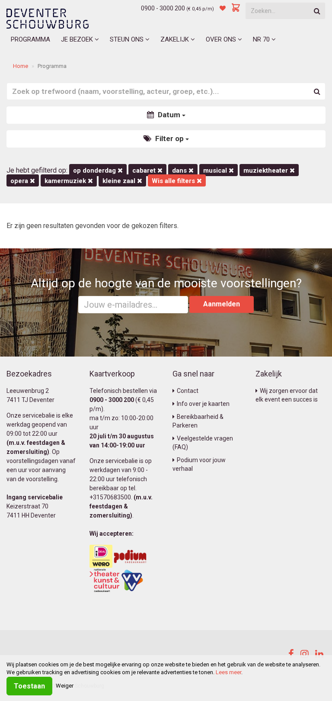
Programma (30, 39)
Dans (180, 170)
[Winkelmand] (236, 8)
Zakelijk (175, 39)
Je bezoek (78, 39)
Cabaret (144, 170)
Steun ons (127, 39)
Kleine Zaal (119, 181)
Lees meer (228, 672)
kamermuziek (66, 181)
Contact (187, 390)
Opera (20, 181)
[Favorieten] (223, 8)
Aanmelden (221, 304)
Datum (169, 114)
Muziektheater (266, 170)
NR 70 (262, 39)
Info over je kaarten (203, 403)
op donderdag (95, 170)
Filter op (169, 138)
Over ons (222, 39)
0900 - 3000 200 (163, 8)
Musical (216, 170)
